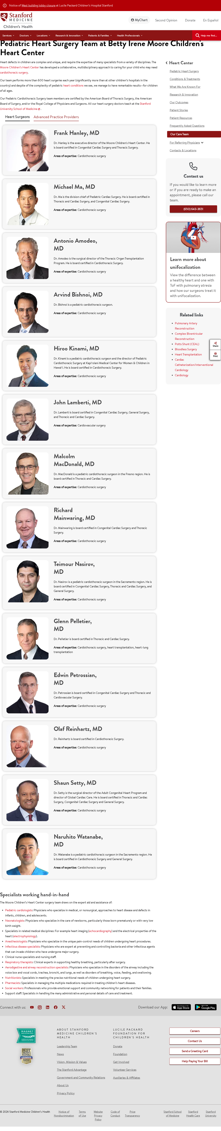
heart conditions (73, 85)
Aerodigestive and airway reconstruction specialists (36, 967)
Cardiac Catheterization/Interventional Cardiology (194, 365)
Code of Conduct (115, 1113)
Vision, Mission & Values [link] (72, 1062)
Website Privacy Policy (98, 1115)
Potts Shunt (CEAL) (187, 344)
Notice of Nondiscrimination (64, 1113)
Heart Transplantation (188, 354)
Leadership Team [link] (67, 1046)
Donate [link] (190, 20)
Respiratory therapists (19, 962)
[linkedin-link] (47, 1008)
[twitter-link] (64, 1008)
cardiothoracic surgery (14, 72)
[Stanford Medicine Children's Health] (16, 20)
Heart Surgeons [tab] (17, 116)
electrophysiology (24, 936)
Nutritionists (13, 978)
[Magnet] (26, 1036)
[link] (212, 20)
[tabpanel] (79, 502)
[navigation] (110, 35)
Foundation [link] (120, 1054)
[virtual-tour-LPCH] (32, 1008)
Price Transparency (132, 1113)
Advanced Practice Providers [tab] (56, 116)
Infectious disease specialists (22, 947)
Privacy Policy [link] (66, 1093)
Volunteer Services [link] (124, 1070)
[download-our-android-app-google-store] (206, 1007)
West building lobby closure (38, 5)
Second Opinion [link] (166, 20)
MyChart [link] (141, 20)
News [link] (60, 1054)
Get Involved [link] (121, 1062)
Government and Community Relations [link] (81, 1078)
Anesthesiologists (16, 941)
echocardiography (100, 931)
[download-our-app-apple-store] (181, 1007)
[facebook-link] (56, 1008)
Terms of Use (82, 1113)
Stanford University (210, 1113)
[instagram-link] (40, 1008)
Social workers (14, 988)
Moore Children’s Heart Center (19, 67)
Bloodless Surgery (186, 349)
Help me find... (209, 35)
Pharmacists (12, 983)
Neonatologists (14, 921)
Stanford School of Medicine (173, 1113)
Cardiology (181, 375)
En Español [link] (210, 20)
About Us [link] (63, 1085)
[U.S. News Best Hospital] (26, 1056)
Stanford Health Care (193, 1113)
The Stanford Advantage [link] (72, 1070)
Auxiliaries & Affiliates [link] (126, 1078)
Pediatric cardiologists (18, 910)
